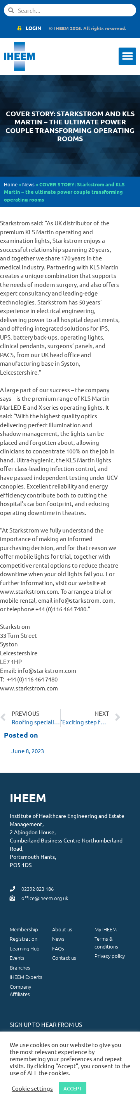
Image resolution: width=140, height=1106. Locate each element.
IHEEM (28, 798)
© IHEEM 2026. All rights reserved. (87, 28)
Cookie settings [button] (32, 1088)
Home (11, 184)
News (28, 184)
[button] (127, 56)
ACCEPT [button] (72, 1088)
